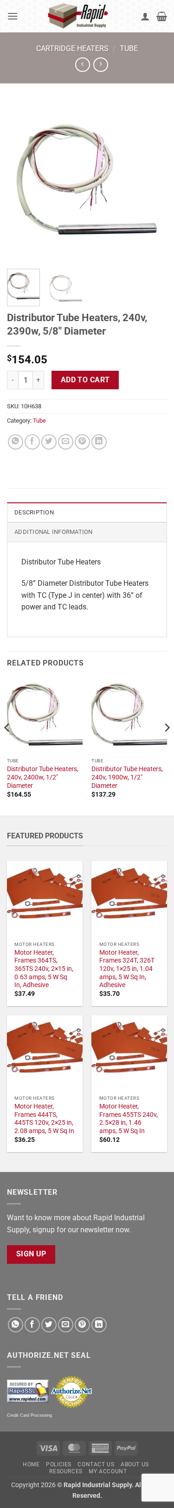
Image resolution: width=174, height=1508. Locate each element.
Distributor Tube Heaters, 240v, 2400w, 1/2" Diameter (42, 777)
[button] (12, 16)
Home (31, 1464)
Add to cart (85, 380)
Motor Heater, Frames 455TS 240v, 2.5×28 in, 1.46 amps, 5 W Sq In (128, 1118)
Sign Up (31, 1254)
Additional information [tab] (53, 531)
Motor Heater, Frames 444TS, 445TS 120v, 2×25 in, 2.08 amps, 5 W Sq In (44, 1118)
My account (108, 1471)
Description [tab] (34, 512)
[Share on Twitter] (49, 442)
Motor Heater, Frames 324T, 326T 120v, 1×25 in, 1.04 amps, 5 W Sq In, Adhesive (127, 969)
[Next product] (82, 64)
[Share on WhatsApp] (15, 442)
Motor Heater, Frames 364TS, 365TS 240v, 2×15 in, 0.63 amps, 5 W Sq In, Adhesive (43, 969)
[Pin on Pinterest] (82, 442)
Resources (66, 1471)
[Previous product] (100, 64)
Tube (129, 48)
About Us (135, 1464)
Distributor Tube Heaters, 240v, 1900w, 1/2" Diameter (127, 777)
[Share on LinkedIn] (99, 442)
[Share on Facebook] (32, 442)
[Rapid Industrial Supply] (79, 16)
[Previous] (21, 182)
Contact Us (95, 1464)
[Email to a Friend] (65, 442)
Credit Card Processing (29, 1415)
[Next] (152, 182)
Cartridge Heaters (72, 48)
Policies (58, 1464)
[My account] (145, 16)
